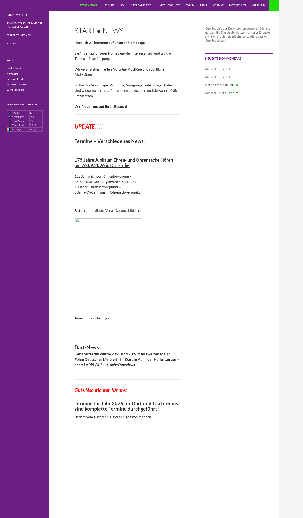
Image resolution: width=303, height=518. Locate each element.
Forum (189, 5)
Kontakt (217, 5)
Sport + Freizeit (141, 5)
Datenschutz (237, 5)
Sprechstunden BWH (20, 35)
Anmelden (13, 73)
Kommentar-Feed (17, 84)
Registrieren (14, 68)
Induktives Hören (18, 14)
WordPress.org (15, 89)
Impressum (259, 5)
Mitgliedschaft (170, 5)
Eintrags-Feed (15, 79)
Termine (12, 43)
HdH (122, 5)
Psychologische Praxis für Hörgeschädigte (24, 25)
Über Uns (108, 5)
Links (203, 5)
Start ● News (88, 5)
